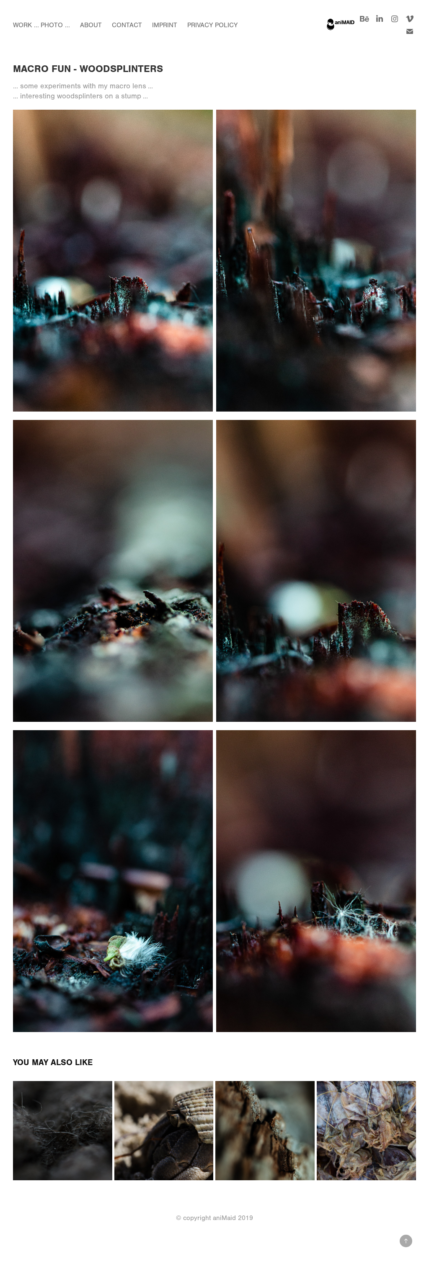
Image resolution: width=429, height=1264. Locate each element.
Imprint (164, 25)
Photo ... (55, 25)
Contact (127, 25)
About (91, 25)
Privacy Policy (212, 25)
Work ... (26, 25)
